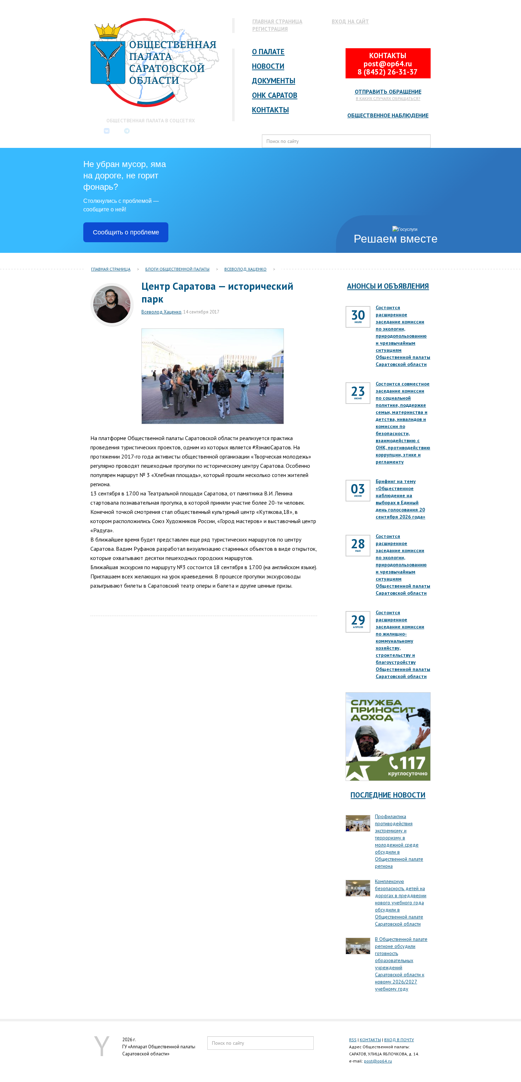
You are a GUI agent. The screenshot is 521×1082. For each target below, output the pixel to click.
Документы (273, 81)
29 (358, 622)
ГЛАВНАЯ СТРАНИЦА (110, 269)
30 (358, 317)
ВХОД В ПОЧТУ (399, 1039)
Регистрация (270, 29)
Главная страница (277, 21)
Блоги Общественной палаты (177, 269)
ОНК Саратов (274, 95)
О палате (268, 52)
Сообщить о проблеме (126, 232)
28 (358, 546)
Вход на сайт (350, 21)
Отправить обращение (388, 91)
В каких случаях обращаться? (388, 98)
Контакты (270, 110)
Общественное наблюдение (387, 115)
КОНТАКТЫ (370, 1039)
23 (358, 394)
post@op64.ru (378, 1061)
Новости (268, 66)
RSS (353, 1039)
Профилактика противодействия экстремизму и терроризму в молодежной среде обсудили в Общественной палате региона (399, 841)
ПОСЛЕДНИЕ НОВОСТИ (388, 795)
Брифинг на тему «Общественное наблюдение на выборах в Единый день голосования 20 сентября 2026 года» (400, 499)
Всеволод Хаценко (245, 269)
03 (358, 491)
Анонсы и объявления (388, 286)
